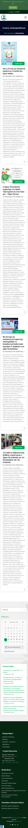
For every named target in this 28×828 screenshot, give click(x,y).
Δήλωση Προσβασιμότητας (8, 788)
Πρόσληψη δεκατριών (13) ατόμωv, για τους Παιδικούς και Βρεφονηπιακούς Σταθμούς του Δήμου (12, 679)
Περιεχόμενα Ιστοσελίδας (8, 773)
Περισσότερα (13, 7)
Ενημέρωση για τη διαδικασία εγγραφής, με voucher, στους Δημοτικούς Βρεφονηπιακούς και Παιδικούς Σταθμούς (14, 708)
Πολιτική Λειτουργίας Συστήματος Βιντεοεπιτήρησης (10, 795)
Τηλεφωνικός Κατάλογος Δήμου (9, 783)
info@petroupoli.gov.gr (9, 760)
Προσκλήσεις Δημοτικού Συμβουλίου (10, 806)
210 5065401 (15, 762)
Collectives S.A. (17, 821)
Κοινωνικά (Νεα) (19, 76)
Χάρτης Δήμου (5, 780)
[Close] (26, 5)
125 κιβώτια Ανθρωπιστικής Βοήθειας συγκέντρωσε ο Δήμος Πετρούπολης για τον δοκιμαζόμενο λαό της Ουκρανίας (13, 457)
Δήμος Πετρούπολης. (16, 817)
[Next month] (23, 622)
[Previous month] (5, 622)
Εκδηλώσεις (5, 739)
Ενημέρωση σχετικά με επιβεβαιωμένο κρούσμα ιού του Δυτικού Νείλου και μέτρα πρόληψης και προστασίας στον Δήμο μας (13, 699)
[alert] (14, 647)
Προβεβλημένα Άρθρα (9, 76)
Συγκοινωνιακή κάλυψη (7, 778)
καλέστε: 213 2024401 (15, 12)
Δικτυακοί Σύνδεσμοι (7, 785)
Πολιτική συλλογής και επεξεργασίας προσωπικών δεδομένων (14, 791)
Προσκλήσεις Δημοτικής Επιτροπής (10, 808)
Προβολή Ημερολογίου (9, 651)
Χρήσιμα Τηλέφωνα (6, 776)
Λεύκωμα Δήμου (6, 747)
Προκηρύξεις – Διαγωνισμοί (8, 742)
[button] (2, 826)
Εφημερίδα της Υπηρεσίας (8, 737)
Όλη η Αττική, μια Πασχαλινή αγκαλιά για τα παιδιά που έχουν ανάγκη (14, 71)
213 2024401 (7, 762)
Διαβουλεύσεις (5, 744)
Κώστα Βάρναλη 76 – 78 (10, 756)
